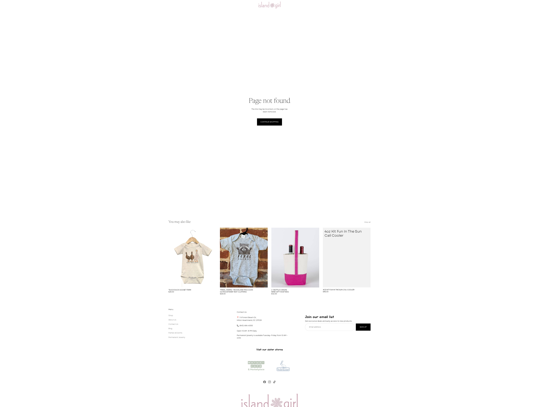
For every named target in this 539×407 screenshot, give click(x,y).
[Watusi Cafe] (256, 365)
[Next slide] (212, 257)
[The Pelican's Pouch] (283, 365)
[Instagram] (269, 382)
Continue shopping (269, 122)
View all (367, 222)
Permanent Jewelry (176, 337)
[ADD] (366, 283)
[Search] (356, 5)
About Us (172, 319)
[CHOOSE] (211, 283)
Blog (170, 328)
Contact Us (173, 324)
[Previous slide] (172, 257)
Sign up (363, 327)
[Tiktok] (274, 382)
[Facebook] (264, 382)
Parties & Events (175, 333)
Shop (170, 315)
